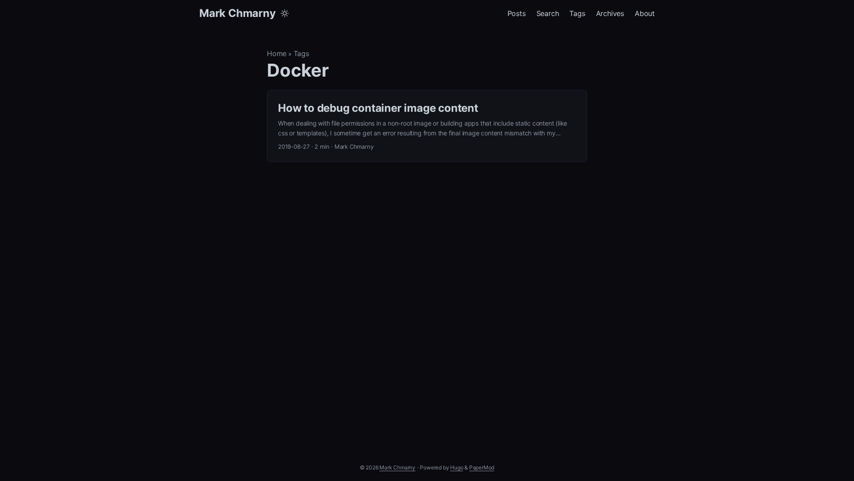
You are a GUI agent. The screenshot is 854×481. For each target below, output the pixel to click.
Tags (301, 53)
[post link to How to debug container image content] (427, 126)
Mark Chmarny (237, 13)
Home (276, 53)
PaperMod (481, 467)
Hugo (456, 467)
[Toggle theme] (284, 13)
